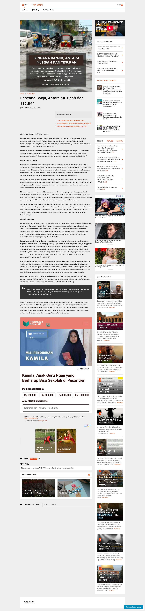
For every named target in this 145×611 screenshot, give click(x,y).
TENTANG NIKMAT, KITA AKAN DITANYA (70, 120)
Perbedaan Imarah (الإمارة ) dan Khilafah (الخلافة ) (108, 325)
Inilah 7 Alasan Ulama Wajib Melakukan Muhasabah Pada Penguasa (38, 492)
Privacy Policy (49, 10)
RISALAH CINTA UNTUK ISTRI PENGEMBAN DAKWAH (69, 492)
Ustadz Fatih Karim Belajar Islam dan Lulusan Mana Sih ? (110, 294)
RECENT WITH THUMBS (106, 80)
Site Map (36, 10)
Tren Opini (37, 4)
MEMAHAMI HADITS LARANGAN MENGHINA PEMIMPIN (110, 420)
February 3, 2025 (42, 420)
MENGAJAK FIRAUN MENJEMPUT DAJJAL (72, 126)
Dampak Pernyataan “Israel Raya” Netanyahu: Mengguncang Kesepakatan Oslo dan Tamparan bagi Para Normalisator (112, 90)
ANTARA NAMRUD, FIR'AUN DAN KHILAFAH (107, 358)
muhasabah (31, 94)
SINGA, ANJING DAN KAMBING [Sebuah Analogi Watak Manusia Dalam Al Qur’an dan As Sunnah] (109, 479)
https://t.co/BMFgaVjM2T (31, 418)
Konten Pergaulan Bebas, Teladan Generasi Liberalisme (110, 546)
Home (25, 10)
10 (101, 568)
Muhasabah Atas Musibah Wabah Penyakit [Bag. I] (74, 123)
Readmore (112, 307)
